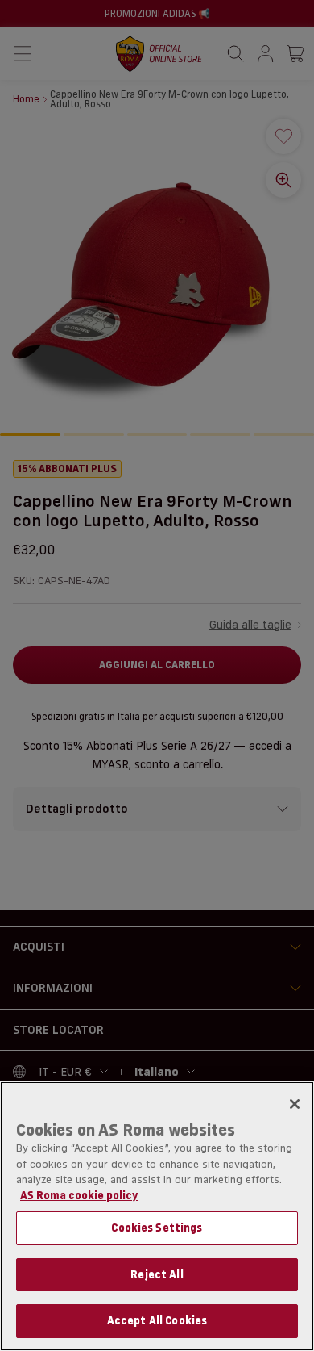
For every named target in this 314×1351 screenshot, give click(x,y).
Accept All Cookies (157, 1320)
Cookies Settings (156, 1227)
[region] (157, 1216)
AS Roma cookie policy (79, 1195)
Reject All (156, 1274)
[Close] (294, 1104)
